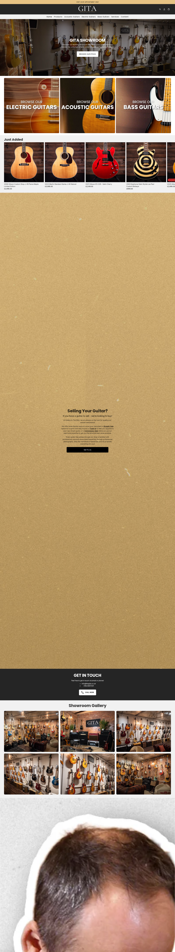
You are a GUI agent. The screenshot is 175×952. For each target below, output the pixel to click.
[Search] (160, 9)
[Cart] (168, 9)
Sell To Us (87, 450)
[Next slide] (168, 166)
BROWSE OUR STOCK (87, 54)
